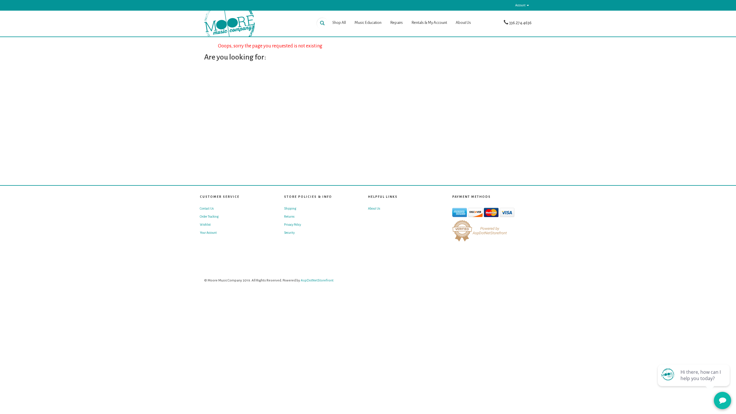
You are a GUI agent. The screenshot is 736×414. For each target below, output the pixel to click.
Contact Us (207, 208)
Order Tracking (209, 216)
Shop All (339, 22)
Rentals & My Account (429, 22)
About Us (463, 22)
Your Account (208, 232)
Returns (289, 216)
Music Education (368, 22)
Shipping (290, 208)
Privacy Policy (292, 224)
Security (289, 232)
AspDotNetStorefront (317, 280)
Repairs (396, 22)
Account (520, 5)
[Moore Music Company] (256, 24)
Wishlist (205, 224)
